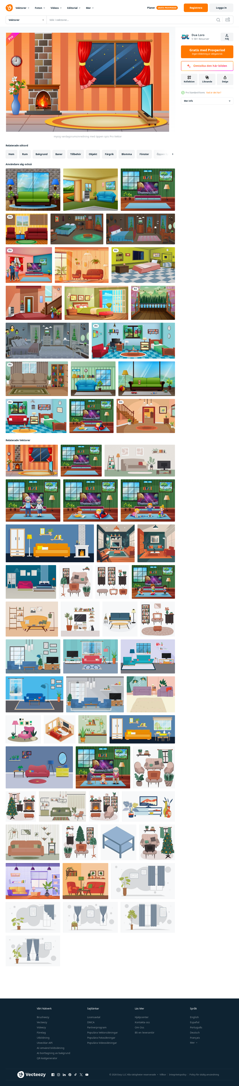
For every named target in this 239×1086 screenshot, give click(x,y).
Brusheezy (43, 1017)
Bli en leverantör (144, 1032)
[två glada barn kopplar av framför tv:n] (91, 416)
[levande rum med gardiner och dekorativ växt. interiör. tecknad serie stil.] (33, 951)
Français (195, 1037)
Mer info (188, 100)
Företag (41, 1032)
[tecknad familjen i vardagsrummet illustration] (29, 265)
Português (196, 1027)
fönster (144, 154)
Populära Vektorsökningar (102, 1032)
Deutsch (195, 1032)
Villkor (163, 1074)
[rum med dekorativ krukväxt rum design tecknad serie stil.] (148, 917)
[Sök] (218, 20)
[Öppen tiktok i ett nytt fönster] (75, 1074)
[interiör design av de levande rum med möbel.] (32, 842)
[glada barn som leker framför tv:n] (148, 500)
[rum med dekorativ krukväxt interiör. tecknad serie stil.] (33, 917)
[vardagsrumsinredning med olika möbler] (148, 190)
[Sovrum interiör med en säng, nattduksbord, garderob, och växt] (96, 303)
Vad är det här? (213, 92)
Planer (151, 7)
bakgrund (42, 154)
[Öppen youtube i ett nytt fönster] (86, 1074)
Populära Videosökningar (102, 1042)
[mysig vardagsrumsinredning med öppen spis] (32, 461)
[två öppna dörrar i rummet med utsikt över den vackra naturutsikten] (153, 303)
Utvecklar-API (45, 1042)
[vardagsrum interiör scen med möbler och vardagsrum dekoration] (37, 378)
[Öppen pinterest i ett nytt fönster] (69, 1074)
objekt (93, 154)
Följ (227, 38)
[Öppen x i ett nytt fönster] (81, 1074)
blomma (127, 154)
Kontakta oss (142, 1022)
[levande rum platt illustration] (116, 543)
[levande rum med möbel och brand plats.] (50, 543)
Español (194, 1022)
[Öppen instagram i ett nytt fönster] (58, 1074)
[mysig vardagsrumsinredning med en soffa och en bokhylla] (93, 378)
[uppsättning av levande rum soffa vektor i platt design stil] (119, 619)
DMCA (90, 1022)
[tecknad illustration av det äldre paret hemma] (33, 500)
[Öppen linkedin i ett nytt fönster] (64, 1074)
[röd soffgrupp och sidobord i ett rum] (27, 229)
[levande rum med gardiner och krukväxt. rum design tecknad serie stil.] (143, 881)
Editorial (72, 8)
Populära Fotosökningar (101, 1037)
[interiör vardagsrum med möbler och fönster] (33, 656)
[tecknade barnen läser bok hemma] (153, 582)
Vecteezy (42, 1022)
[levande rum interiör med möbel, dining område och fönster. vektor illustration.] (142, 729)
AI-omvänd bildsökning (50, 1048)
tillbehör (75, 154)
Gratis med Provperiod (207, 52)
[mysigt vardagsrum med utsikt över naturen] (90, 190)
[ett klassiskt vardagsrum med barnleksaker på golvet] (146, 378)
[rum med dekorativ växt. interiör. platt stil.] (90, 917)
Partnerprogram (96, 1027)
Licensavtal (93, 1017)
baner (58, 154)
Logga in (221, 7)
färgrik (109, 154)
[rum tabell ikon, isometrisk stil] (118, 842)
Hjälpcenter (142, 1017)
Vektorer (21, 8)
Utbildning (43, 1037)
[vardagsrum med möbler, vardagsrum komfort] (85, 881)
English (194, 1017)
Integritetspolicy (177, 1074)
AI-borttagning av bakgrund (53, 1053)
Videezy (41, 1027)
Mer (88, 8)
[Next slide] (169, 154)
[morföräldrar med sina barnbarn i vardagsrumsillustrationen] (103, 767)
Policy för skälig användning (204, 1074)
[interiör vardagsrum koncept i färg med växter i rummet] (39, 767)
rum (25, 154)
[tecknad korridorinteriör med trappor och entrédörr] (34, 303)
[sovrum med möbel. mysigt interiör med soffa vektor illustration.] (31, 582)
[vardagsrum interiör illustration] (82, 265)
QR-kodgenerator (47, 1058)
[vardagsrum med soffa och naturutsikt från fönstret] (33, 190)
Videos (55, 8)
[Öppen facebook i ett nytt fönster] (52, 1074)
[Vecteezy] (9, 7)
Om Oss (139, 1027)
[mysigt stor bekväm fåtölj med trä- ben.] (23, 729)
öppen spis (164, 154)
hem (11, 154)
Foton (38, 8)
